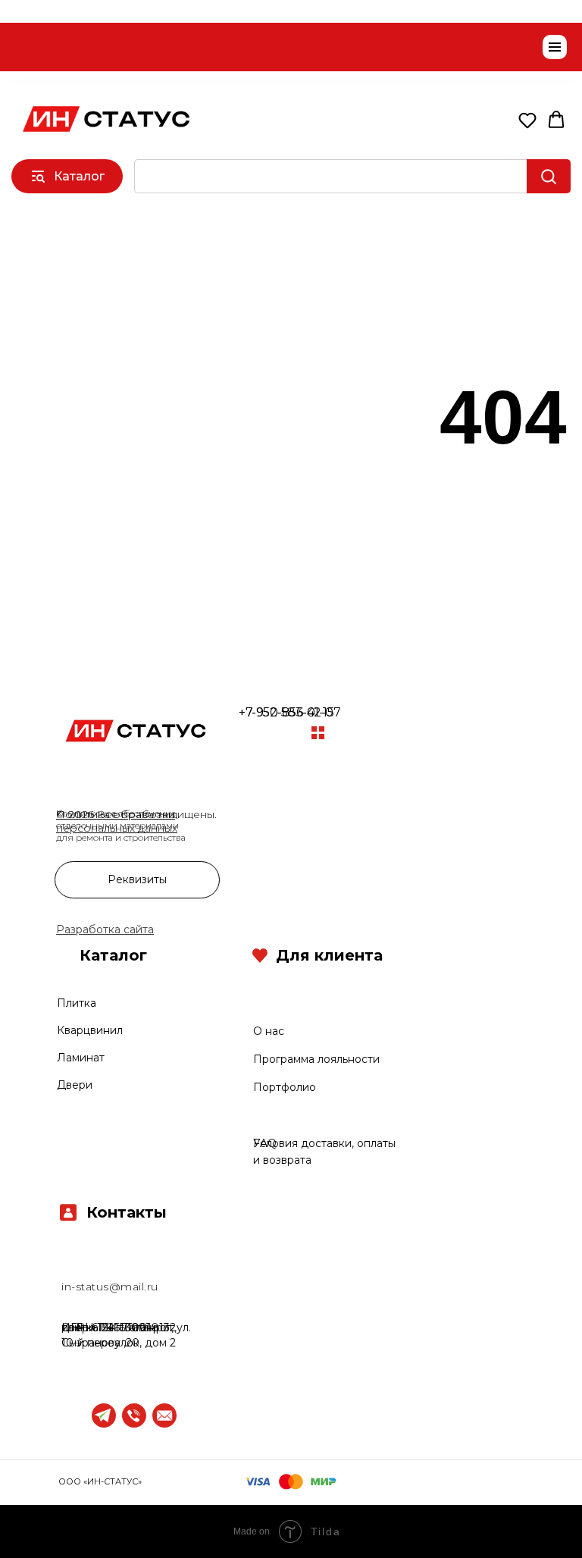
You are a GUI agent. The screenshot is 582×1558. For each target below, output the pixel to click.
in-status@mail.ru (109, 1286)
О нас (268, 1031)
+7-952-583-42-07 (289, 712)
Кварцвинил (90, 1030)
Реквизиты (137, 879)
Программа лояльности (316, 1059)
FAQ (265, 1143)
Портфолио (284, 1087)
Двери (74, 1085)
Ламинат (81, 1057)
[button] (527, 120)
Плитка (76, 1003)
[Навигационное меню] (555, 47)
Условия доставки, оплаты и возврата (241, 1116)
